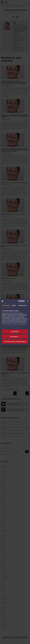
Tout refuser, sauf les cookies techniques (15, 341)
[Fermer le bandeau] (27, 301)
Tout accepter (15, 331)
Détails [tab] (14, 305)
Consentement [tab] (6, 305)
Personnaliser (14, 336)
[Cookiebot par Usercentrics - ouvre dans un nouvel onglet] (18, 301)
